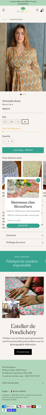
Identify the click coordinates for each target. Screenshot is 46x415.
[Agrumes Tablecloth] (32, 175)
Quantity (6, 136)
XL (25, 121)
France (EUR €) (19, 391)
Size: (4, 117)
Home (4, 19)
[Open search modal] (37, 9)
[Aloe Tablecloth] (11, 175)
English (5, 391)
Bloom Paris (7, 104)
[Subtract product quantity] (4, 141)
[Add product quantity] (12, 141)
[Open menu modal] (3, 9)
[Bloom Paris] (23, 10)
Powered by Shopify (9, 399)
